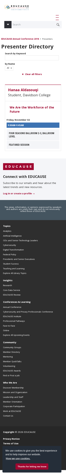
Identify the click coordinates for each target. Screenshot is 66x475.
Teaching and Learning (13, 269)
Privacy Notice (11, 439)
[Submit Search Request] (58, 25)
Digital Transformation (13, 250)
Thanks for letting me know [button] (32, 466)
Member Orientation (12, 402)
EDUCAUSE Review (11, 295)
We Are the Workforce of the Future (32, 110)
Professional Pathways (14, 321)
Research (7, 285)
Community (9, 343)
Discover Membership (13, 388)
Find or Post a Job (11, 375)
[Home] (16, 8)
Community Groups (12, 347)
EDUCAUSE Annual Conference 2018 (20, 39)
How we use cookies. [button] (18, 458)
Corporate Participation (14, 406)
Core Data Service (11, 290)
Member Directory (11, 352)
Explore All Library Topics (14, 273)
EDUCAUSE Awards (12, 371)
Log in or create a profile (17, 194)
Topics (6, 226)
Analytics (7, 231)
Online (6, 330)
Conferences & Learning (17, 302)
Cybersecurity (9, 245)
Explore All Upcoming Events (16, 335)
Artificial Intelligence (12, 236)
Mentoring (8, 357)
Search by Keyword (15, 54)
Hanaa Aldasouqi (23, 90)
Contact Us (8, 416)
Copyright (8, 432)
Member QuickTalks (12, 361)
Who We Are (10, 383)
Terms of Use (10, 444)
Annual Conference (12, 307)
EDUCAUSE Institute (12, 316)
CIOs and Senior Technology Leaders (20, 240)
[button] (58, 17)
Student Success (11, 264)
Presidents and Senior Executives (19, 259)
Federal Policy (9, 254)
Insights (7, 281)
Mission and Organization (15, 392)
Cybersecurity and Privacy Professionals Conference (28, 312)
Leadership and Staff (13, 397)
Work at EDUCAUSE (12, 411)
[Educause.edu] (18, 167)
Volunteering (9, 366)
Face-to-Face (9, 326)
